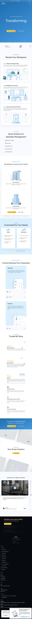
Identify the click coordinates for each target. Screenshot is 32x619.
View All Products (16, 453)
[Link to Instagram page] (15, 539)
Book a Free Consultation (12, 212)
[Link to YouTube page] (17, 539)
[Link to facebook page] (13, 539)
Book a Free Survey (7, 523)
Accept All (5, 615)
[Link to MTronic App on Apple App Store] (18, 543)
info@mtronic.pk (4, 597)
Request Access (25, 616)
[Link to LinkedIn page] (19, 539)
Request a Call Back (20, 212)
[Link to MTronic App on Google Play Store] (14, 543)
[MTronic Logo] (3, 3)
